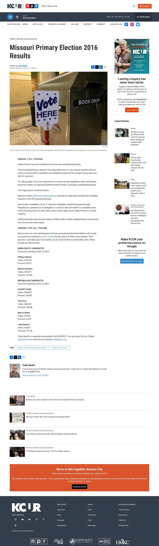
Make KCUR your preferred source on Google (131, 243)
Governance (122, 515)
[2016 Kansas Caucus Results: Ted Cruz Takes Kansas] (17, 452)
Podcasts (60, 520)
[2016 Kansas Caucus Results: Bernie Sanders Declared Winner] (17, 435)
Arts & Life (38, 24)
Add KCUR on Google (131, 261)
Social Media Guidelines (127, 504)
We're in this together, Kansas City (79, 469)
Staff (90, 510)
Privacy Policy (123, 525)
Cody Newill (22, 66)
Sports (133, 154)
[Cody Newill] (15, 371)
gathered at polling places (45, 196)
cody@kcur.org (59, 339)
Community (30, 396)
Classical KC (116, 24)
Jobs (89, 520)
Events (90, 504)
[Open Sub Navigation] (29, 24)
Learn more (131, 110)
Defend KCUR (79, 486)
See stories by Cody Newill (35, 375)
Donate (145, 6)
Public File (122, 520)
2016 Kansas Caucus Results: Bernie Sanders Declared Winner (51, 434)
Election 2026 (13, 24)
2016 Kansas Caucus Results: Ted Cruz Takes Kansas (48, 451)
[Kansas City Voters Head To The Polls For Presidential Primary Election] (17, 400)
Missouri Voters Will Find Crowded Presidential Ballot (48, 417)
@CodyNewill (24, 339)
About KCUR (61, 504)
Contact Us (92, 515)
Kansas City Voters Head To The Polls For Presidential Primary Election (55, 400)
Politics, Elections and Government (23, 39)
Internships (92, 525)
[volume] (17, 17)
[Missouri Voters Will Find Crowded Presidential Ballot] (17, 418)
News (25, 24)
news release (48, 236)
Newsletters (61, 525)
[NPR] (38, 541)
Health (133, 128)
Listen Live (61, 510)
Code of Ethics (123, 510)
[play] (10, 17)
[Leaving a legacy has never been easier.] (132, 56)
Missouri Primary (60, 348)
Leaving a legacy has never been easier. (132, 80)
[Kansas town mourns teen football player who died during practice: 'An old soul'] (122, 158)
